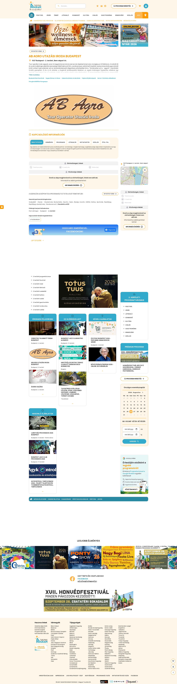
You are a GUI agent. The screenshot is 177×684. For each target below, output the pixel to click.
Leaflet (146, 184)
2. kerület (49, 60)
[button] (134, 175)
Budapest (40, 60)
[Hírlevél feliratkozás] (97, 6)
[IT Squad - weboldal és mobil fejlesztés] (132, 681)
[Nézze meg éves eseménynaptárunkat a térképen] (145, 15)
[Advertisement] (73, 259)
